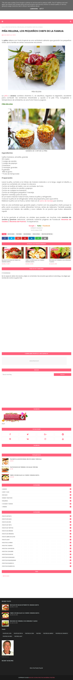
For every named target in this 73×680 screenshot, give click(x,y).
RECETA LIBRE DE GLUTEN (36, 536)
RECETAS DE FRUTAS (11, 27)
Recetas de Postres (18, 221)
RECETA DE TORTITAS (36, 528)
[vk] (27, 439)
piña (6, 96)
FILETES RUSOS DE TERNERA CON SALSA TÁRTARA (24, 467)
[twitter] (27, 434)
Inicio (3, 27)
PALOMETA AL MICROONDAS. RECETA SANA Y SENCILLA (25, 459)
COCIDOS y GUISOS (36, 504)
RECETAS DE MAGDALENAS (36, 560)
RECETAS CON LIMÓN (36, 551)
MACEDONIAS (27, 234)
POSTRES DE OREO (7, 636)
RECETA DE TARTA (36, 525)
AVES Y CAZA (36, 492)
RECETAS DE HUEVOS (36, 554)
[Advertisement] (25, 14)
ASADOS (36, 489)
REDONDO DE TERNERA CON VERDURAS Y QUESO (60, 261)
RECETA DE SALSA (36, 519)
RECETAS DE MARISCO (36, 563)
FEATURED (18, 234)
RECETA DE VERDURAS (36, 534)
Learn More (34, 8)
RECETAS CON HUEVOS (36, 548)
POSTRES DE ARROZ (48, 633)
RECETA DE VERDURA (36, 531)
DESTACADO (11, 234)
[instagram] (45, 439)
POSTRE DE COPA (7, 633)
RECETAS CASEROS (36, 545)
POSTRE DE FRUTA (18, 633)
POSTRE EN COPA (29, 633)
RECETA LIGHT (36, 539)
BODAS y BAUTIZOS (36, 498)
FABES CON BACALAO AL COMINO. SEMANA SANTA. (35, 261)
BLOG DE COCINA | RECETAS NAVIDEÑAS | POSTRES (42, 677)
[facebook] (10, 434)
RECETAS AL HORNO (36, 542)
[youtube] (63, 439)
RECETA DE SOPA (36, 522)
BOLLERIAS (36, 501)
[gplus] (45, 434)
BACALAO (36, 495)
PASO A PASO (36, 234)
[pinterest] (10, 439)
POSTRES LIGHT (18, 636)
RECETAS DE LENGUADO (36, 557)
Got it (42, 8)
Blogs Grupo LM (7, 35)
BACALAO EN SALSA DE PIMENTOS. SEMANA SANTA (11, 261)
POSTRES (38, 633)
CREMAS (36, 507)
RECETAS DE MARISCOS (36, 566)
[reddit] (63, 434)
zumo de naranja (47, 201)
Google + (32, 226)
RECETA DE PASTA (36, 516)
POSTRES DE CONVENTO (62, 633)
